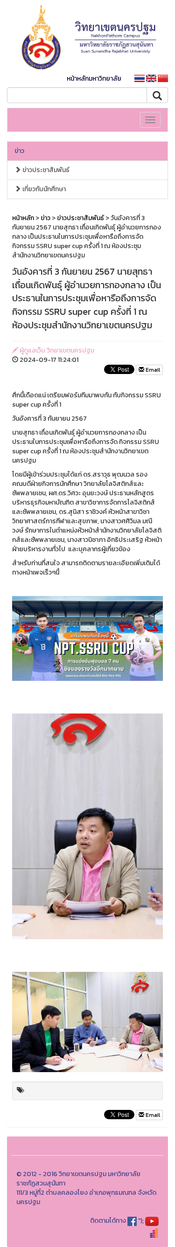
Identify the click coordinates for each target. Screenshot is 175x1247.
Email (152, 370)
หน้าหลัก (23, 218)
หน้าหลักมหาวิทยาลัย (94, 78)
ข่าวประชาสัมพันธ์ (45, 170)
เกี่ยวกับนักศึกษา (43, 189)
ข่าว (19, 151)
